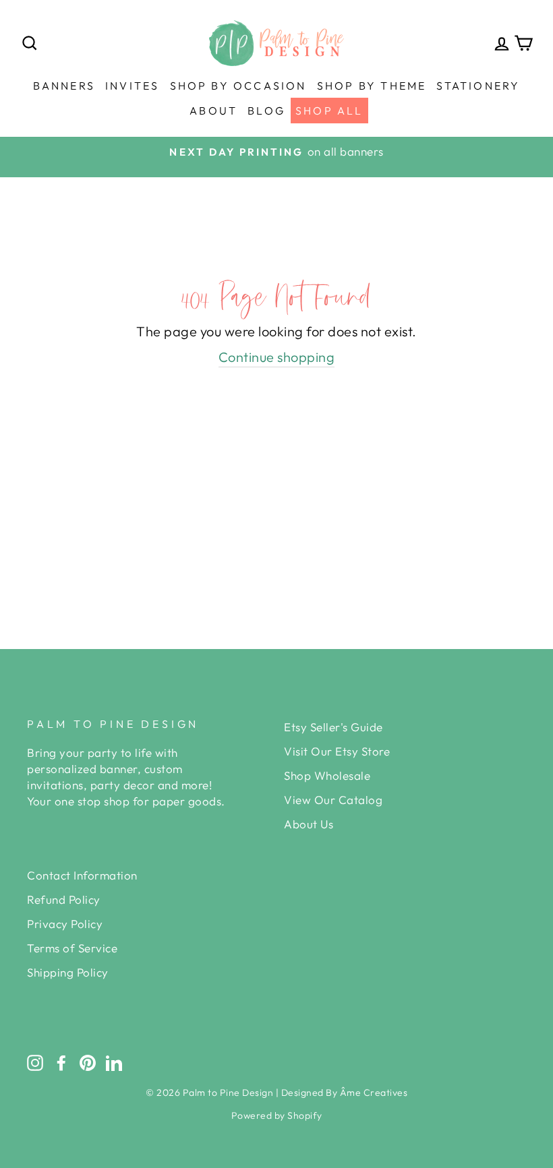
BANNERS (64, 85)
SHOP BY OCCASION (238, 85)
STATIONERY (478, 85)
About (213, 110)
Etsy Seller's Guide (333, 727)
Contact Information (82, 875)
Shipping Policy (68, 972)
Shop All (329, 110)
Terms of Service (72, 948)
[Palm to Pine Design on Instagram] (35, 1062)
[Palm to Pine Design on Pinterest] (88, 1062)
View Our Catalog (333, 800)
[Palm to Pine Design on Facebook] (61, 1062)
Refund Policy (63, 899)
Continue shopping (277, 356)
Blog (266, 110)
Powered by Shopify (276, 1115)
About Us (308, 824)
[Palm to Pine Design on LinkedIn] (114, 1062)
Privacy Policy (65, 924)
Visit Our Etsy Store (337, 751)
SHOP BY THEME (372, 85)
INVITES (132, 85)
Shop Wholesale (327, 775)
